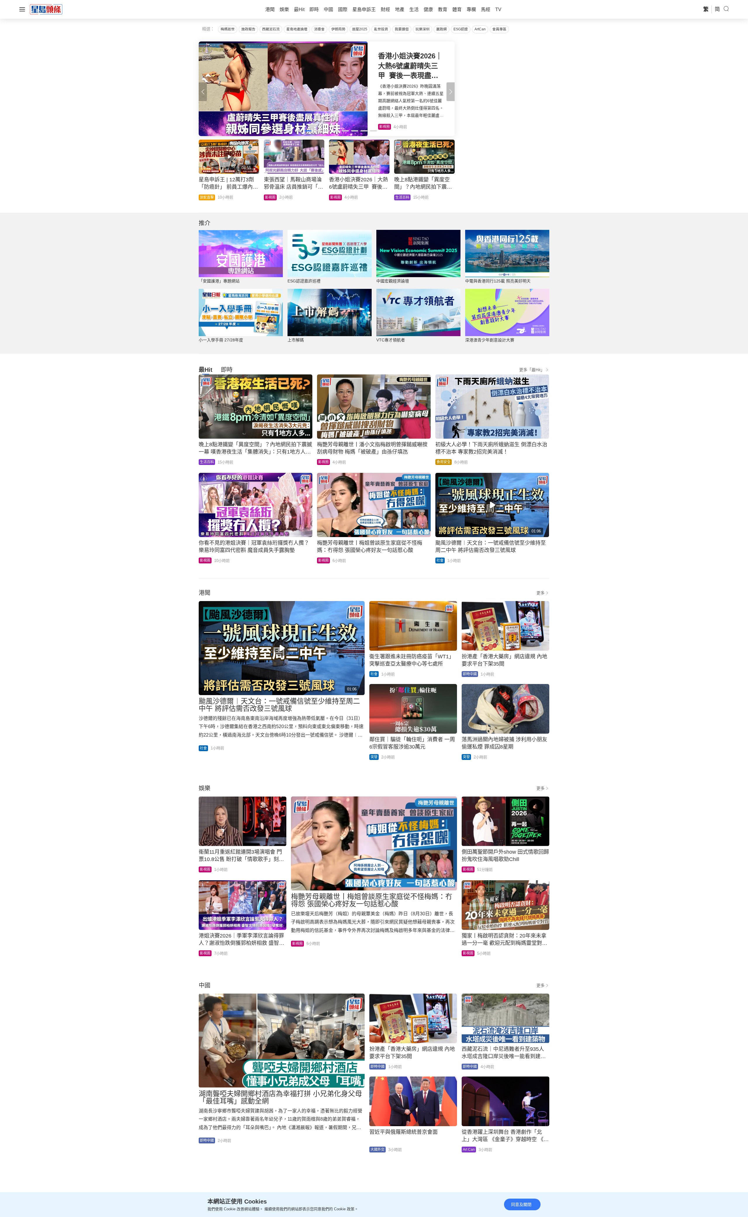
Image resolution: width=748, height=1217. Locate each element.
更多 (540, 593)
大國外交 (377, 1149)
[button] (450, 91)
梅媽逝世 (228, 29)
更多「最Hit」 (532, 369)
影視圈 (323, 462)
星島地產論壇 (296, 29)
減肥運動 (337, 197)
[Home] (46, 9)
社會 (203, 197)
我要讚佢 (402, 29)
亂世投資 (381, 29)
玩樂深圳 (422, 29)
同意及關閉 (521, 1204)
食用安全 (444, 462)
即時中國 (402, 197)
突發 (374, 757)
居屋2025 (359, 29)
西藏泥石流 (271, 29)
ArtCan (480, 29)
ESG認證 (460, 29)
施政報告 (248, 29)
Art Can (469, 1149)
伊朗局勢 (338, 29)
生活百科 (207, 462)
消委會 (319, 29)
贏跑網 (441, 29)
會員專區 (499, 29)
